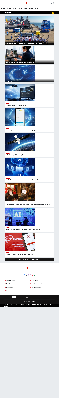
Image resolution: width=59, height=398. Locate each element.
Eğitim (36, 8)
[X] (27, 275)
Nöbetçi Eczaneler (10, 280)
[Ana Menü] (5, 3)
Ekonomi (19, 8)
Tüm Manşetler (9, 287)
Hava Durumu (35, 280)
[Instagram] (29, 275)
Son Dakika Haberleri (36, 287)
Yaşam (31, 8)
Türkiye (3, 8)
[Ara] (53, 3)
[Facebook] (24, 275)
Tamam (6, 306)
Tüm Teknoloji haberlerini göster (29, 259)
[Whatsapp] (35, 275)
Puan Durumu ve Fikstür (37, 283)
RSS (14, 297)
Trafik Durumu (9, 283)
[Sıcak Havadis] (28, 3)
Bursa (25, 8)
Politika (9, 8)
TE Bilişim (33, 301)
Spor (14, 8)
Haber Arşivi (9, 290)
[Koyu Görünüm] (51, 3)
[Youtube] (32, 275)
